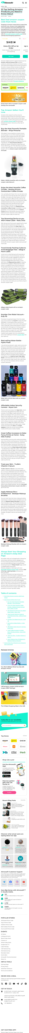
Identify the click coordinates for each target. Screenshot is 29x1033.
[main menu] (26, 2)
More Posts (23, 800)
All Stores (25, 735)
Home (2, 6)
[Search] (23, 2)
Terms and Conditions (6, 970)
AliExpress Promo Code (7, 920)
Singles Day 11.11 (5, 944)
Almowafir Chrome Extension (8, 957)
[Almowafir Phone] (2, 1004)
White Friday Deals (6, 942)
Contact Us (4, 940)
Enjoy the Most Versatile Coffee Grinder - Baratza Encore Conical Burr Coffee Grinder (16, 607)
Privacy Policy (4, 966)
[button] (5, 88)
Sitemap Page (5, 964)
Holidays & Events (5, 936)
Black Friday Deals (6, 938)
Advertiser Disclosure (6, 968)
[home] (7, 2)
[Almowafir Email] (2, 1000)
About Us (3, 959)
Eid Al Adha (4, 955)
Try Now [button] (9, 792)
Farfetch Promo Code (6, 924)
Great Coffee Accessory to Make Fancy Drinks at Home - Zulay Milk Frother (16, 632)
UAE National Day (5, 948)
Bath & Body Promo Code (7, 926)
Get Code (11, 56)
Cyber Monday (5, 946)
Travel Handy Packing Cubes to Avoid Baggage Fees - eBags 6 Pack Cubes (16, 616)
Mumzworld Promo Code (7, 928)
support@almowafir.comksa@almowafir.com (10, 1000)
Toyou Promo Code (6, 922)
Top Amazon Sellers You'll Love (12, 599)
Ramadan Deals (5, 953)
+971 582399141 (8, 1003)
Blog (6, 6)
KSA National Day (5, 950)
